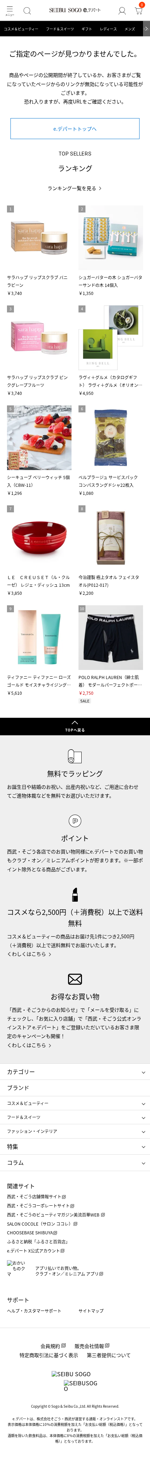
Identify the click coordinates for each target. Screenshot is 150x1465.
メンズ (130, 28)
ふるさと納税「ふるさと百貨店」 (38, 1241)
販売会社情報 (89, 1345)
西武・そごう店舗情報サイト (34, 1196)
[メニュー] (9, 10)
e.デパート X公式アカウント (33, 1251)
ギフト (87, 28)
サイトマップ (91, 1311)
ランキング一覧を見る (71, 188)
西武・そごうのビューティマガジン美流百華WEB (53, 1215)
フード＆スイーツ (60, 28)
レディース (108, 28)
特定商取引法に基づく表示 (49, 1354)
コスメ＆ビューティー (21, 28)
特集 (12, 1146)
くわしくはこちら (26, 953)
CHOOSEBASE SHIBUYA (30, 1232)
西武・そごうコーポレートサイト (38, 1205)
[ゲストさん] (122, 10)
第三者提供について (109, 1354)
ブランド (18, 1087)
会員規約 (50, 1345)
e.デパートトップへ (75, 128)
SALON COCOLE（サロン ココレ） (40, 1224)
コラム (15, 1162)
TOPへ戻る (75, 729)
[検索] (27, 10)
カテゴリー (21, 1071)
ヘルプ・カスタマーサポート (34, 1311)
